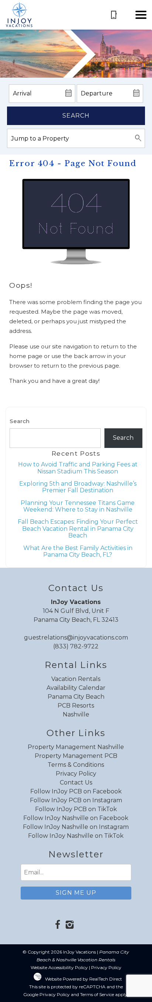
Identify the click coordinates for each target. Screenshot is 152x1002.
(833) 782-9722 (76, 646)
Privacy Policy (76, 773)
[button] (141, 15)
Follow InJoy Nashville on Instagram (76, 826)
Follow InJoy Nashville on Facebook (75, 817)
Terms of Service (97, 994)
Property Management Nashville (76, 746)
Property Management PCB (76, 755)
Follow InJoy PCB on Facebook (76, 791)
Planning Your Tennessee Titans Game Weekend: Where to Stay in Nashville (78, 506)
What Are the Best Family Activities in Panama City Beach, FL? (77, 551)
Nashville (76, 714)
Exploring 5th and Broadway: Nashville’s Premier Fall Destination (78, 487)
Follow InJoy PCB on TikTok (76, 809)
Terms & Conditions (76, 764)
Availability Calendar (76, 687)
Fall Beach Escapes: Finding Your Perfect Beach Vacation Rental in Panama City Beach (78, 528)
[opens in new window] (57, 925)
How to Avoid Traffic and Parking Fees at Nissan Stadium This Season (78, 468)
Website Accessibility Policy (59, 967)
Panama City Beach (76, 696)
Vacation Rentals (75, 678)
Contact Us (76, 782)
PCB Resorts (76, 705)
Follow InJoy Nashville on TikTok (76, 835)
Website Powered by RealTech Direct (83, 979)
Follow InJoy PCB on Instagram (76, 800)
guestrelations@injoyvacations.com (76, 637)
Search (76, 115)
